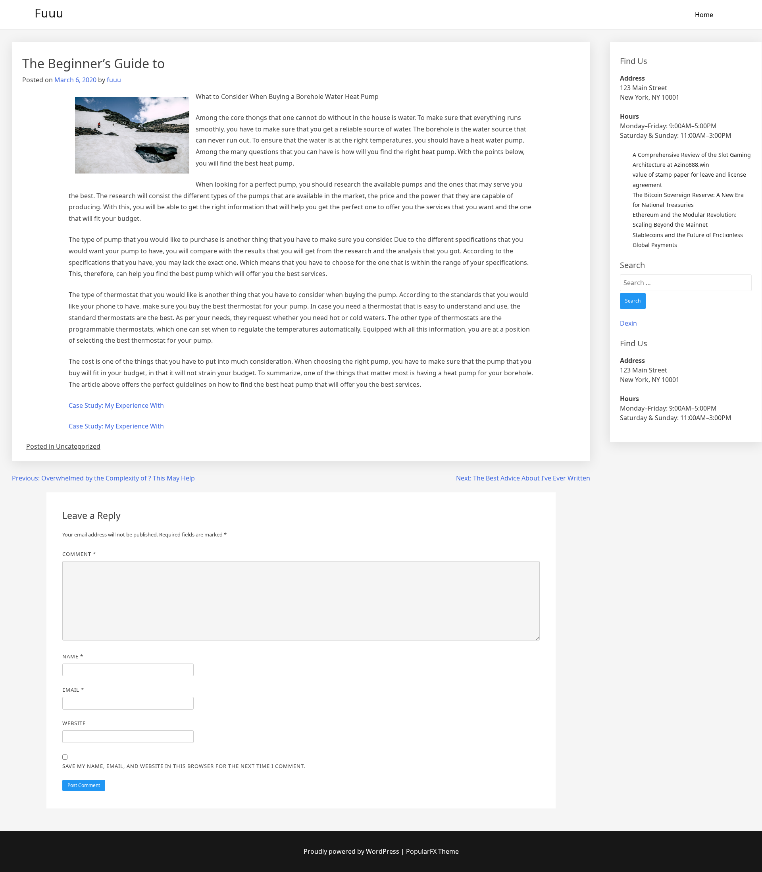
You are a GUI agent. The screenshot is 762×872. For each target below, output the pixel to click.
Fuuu (49, 13)
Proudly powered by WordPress (352, 851)
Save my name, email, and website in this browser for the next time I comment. (183, 766)
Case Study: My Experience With (116, 405)
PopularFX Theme (432, 851)
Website (74, 723)
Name (72, 656)
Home (704, 14)
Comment (79, 554)
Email (73, 689)
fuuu (114, 79)
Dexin (628, 323)
